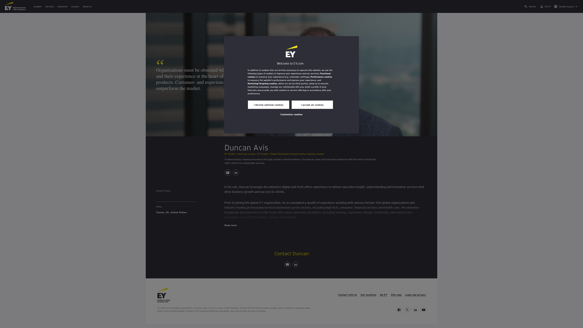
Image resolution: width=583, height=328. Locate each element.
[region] (291, 84)
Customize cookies (291, 114)
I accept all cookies (312, 104)
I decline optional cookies (268, 104)
